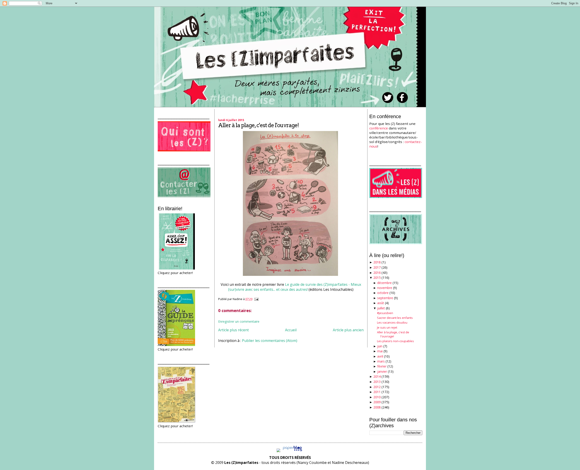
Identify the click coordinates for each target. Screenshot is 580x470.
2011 (377, 392)
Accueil (291, 329)
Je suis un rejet (387, 327)
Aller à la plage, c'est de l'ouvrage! (258, 125)
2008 (377, 407)
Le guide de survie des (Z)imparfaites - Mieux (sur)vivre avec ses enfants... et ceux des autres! (294, 287)
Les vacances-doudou (392, 322)
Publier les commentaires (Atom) (269, 340)
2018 (377, 262)
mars (381, 361)
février (382, 366)
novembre (384, 288)
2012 (377, 387)
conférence (378, 128)
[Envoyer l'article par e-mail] (256, 299)
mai (380, 351)
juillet (381, 308)
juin (379, 346)
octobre (383, 293)
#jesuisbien (385, 313)
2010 (377, 397)
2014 (377, 376)
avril (380, 356)
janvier (382, 371)
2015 (377, 277)
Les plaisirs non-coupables (395, 341)
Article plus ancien (348, 329)
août (380, 303)
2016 (377, 272)
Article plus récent (233, 329)
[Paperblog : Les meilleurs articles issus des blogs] (292, 450)
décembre (384, 283)
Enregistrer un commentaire (238, 321)
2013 (377, 381)
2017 (377, 267)
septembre (385, 298)
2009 (377, 402)
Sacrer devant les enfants (395, 318)
